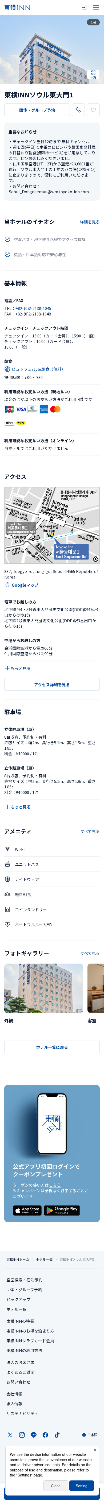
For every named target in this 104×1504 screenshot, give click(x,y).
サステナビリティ (22, 1413)
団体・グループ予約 (37, 110)
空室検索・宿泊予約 (24, 1279)
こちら (55, 1185)
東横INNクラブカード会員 (30, 1340)
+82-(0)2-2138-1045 (33, 308)
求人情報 (14, 1403)
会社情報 (14, 1394)
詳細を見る (90, 221)
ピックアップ (18, 1299)
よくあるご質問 (20, 1372)
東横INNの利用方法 (24, 1350)
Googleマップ (25, 585)
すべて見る (90, 831)
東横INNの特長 (20, 1321)
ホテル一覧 (44, 1259)
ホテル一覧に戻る (52, 1047)
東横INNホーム (17, 1259)
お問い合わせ (18, 1382)
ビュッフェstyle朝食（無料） (38, 369)
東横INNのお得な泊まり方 (30, 1331)
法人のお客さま (20, 1362)
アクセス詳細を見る (52, 684)
